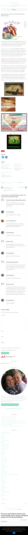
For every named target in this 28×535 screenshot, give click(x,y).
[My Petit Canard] (14, 134)
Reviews (15, 182)
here (4, 78)
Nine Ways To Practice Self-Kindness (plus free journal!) (12, 421)
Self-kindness (4, 495)
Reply (7, 207)
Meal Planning (4, 470)
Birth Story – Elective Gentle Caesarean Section (11, 426)
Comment (3, 315)
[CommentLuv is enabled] (8, 357)
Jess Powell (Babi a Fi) (11, 220)
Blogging (3, 442)
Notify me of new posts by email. (9, 350)
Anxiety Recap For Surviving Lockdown (9, 419)
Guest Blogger (4, 459)
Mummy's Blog (9, 241)
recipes (2, 484)
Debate (2, 451)
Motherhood (4, 472)
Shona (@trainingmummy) (12, 262)
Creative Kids (3, 449)
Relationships (4, 487)
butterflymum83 (10, 212)
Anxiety (2, 438)
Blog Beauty (19, 509)
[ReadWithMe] (8, 111)
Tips (2, 497)
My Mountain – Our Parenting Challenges (9, 474)
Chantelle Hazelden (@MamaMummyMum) (16, 200)
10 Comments (9, 183)
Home (2, 463)
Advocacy (3, 436)
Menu (14, 9)
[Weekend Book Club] (14, 131)
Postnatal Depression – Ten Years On (9, 417)
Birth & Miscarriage (5, 440)
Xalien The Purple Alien (9, 80)
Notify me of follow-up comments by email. (11, 348)
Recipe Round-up (5, 482)
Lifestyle (3, 468)
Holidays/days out (4, 461)
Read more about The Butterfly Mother (10, 404)
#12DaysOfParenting (5, 432)
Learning (3, 465)
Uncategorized (4, 499)
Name (2, 331)
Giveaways (3, 457)
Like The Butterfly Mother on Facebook (14, 408)
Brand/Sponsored (5, 444)
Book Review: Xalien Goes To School (5, 164)
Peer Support (4, 476)
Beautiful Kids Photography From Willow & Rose (18, 165)
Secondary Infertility (5, 491)
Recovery (3, 486)
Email (2, 336)
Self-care (3, 493)
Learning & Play (4, 467)
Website (3, 342)
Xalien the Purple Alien (6, 48)
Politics (2, 478)
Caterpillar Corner (5, 448)
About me (3, 434)
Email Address (4, 521)
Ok (14, 532)
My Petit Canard (10, 284)
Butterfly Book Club (9, 182)
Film (2, 455)
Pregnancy (3, 480)
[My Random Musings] (14, 148)
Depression (3, 453)
